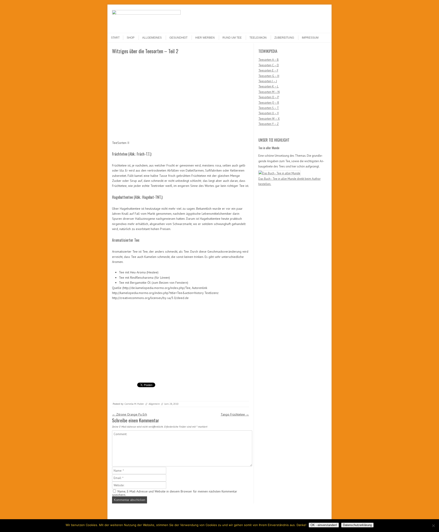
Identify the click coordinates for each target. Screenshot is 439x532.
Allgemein (154, 403)
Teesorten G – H (268, 76)
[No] (433, 525)
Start (115, 37)
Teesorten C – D (268, 65)
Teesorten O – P (268, 97)
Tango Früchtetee (235, 414)
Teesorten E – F (268, 70)
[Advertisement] (147, 88)
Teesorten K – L (268, 86)
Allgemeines (152, 37)
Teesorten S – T (268, 108)
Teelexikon (258, 37)
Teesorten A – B (268, 60)
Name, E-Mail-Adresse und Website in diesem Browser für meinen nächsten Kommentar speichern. (174, 493)
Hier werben (205, 37)
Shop (130, 37)
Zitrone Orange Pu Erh (129, 414)
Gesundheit (178, 37)
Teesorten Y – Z (268, 124)
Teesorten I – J (267, 81)
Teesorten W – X (269, 119)
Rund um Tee (232, 37)
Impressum (310, 37)
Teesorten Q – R (268, 103)
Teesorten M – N (269, 92)
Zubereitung (284, 37)
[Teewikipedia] (146, 13)
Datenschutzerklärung (357, 525)
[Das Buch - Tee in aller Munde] (279, 173)
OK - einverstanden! (324, 525)
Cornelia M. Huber (134, 403)
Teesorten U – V (268, 113)
